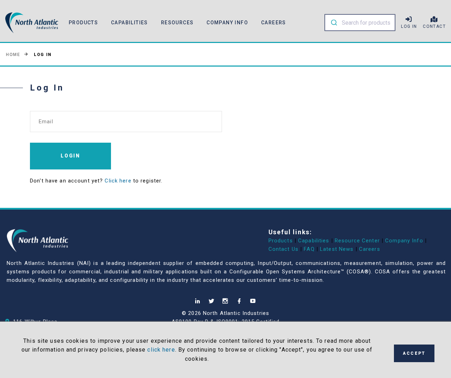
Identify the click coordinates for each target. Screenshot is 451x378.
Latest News (336, 249)
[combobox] (360, 22)
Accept (414, 353)
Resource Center (357, 240)
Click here (118, 181)
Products (280, 240)
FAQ (309, 249)
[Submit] (333, 22)
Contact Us (283, 249)
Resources (177, 22)
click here (161, 349)
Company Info (404, 240)
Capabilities (313, 240)
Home (13, 54)
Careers (273, 22)
